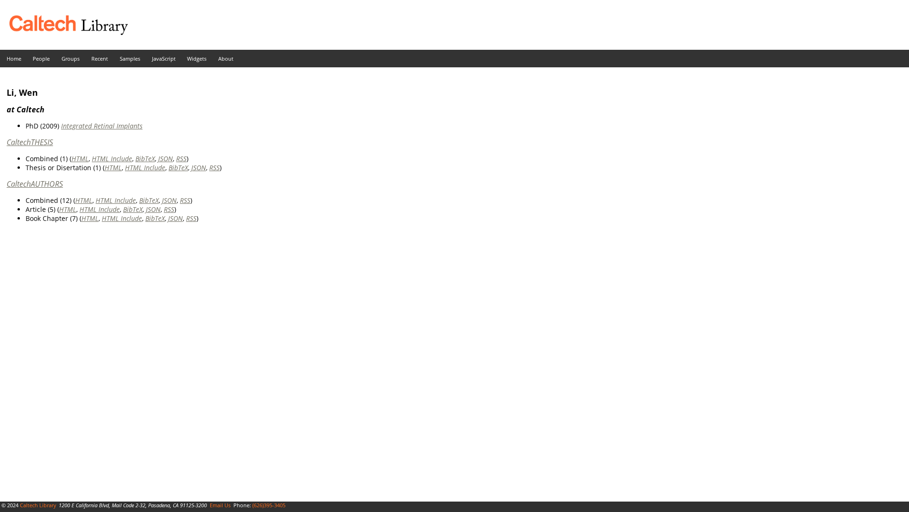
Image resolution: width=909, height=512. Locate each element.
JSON (165, 158)
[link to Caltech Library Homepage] (64, 32)
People (41, 58)
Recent (99, 58)
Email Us (220, 505)
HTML (80, 158)
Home (14, 58)
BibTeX (145, 158)
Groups (71, 58)
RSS (181, 158)
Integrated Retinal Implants (102, 125)
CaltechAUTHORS (35, 184)
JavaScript (164, 58)
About (225, 58)
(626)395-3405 (268, 505)
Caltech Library (38, 505)
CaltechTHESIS (30, 142)
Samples (130, 58)
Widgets (196, 58)
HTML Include (112, 158)
